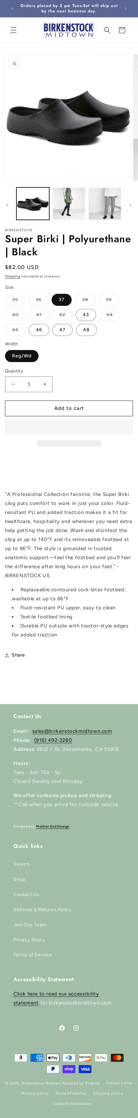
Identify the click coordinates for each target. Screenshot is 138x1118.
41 (42, 316)
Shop (19, 879)
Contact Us (26, 894)
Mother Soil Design (53, 826)
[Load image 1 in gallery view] (32, 203)
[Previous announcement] (12, 8)
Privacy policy (35, 1093)
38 (88, 301)
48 (86, 330)
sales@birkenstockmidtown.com (72, 731)
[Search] (107, 30)
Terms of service (70, 1093)
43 (86, 315)
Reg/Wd (21, 356)
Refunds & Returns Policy (42, 910)
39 (112, 301)
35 (18, 301)
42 (65, 316)
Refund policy (120, 1083)
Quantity (14, 370)
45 (18, 331)
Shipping (12, 276)
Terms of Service (32, 955)
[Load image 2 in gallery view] (69, 203)
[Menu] (13, 30)
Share (18, 655)
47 (62, 330)
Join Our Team (29, 925)
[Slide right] (130, 205)
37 (62, 300)
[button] (69, 427)
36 (42, 301)
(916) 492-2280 (53, 740)
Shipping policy (108, 1093)
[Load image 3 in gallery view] (104, 203)
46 (39, 330)
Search (21, 864)
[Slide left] (7, 205)
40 (19, 316)
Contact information (72, 1104)
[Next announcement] (125, 8)
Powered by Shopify (81, 1083)
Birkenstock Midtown (41, 1083)
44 (113, 316)
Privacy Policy (29, 940)
